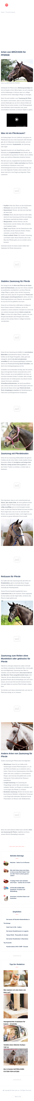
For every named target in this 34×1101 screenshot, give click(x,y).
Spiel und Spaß (8, 994)
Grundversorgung (10, 12)
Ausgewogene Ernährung (10, 1049)
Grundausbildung (8, 971)
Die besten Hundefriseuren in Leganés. (17, 931)
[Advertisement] (17, 32)
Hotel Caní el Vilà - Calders (14, 927)
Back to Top (18, 1096)
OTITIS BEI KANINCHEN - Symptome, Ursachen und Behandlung (17, 889)
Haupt (2, 12)
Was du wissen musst (9, 1026)
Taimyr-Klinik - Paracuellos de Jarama (17, 935)
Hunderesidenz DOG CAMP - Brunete (17, 946)
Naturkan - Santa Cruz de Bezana (19, 862)
